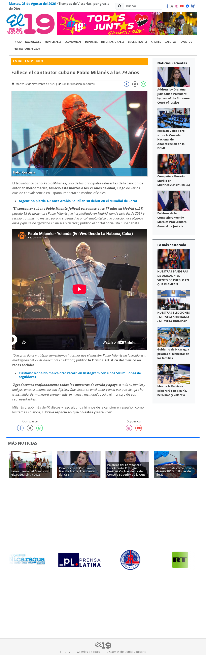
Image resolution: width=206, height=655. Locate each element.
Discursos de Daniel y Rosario (126, 652)
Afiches (156, 42)
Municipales (53, 42)
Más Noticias (22, 443)
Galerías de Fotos (88, 652)
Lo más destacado (171, 245)
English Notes (137, 42)
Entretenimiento (28, 61)
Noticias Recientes (172, 63)
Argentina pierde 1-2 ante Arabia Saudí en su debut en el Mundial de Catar (78, 201)
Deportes (91, 42)
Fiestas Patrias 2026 (27, 48)
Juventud (186, 42)
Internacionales (112, 42)
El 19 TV (65, 652)
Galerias (170, 42)
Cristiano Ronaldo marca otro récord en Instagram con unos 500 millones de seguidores (80, 375)
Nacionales (33, 42)
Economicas (73, 42)
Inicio (18, 42)
